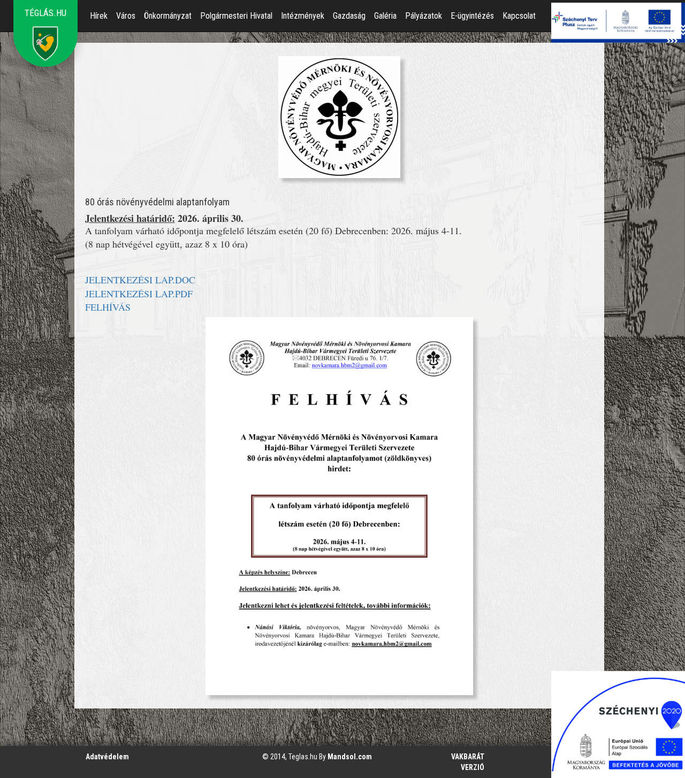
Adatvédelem (107, 756)
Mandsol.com (350, 756)
